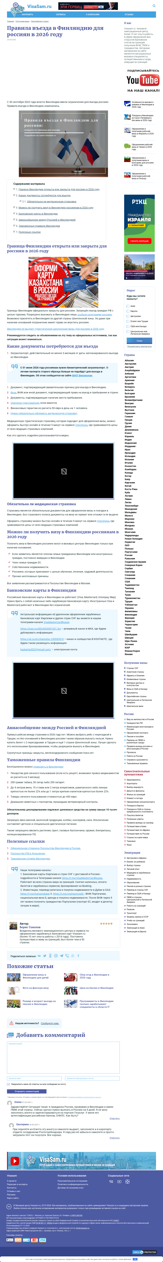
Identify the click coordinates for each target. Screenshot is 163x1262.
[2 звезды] (104, 923)
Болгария (130, 393)
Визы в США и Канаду (137, 689)
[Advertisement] (63, 72)
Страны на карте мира (137, 837)
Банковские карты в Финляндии (38, 213)
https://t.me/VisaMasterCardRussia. (82, 878)
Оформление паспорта (137, 733)
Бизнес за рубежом (136, 862)
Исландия (130, 456)
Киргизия (130, 482)
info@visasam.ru (82, 1228)
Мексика (129, 522)
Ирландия (130, 453)
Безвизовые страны (136, 679)
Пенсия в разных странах (139, 886)
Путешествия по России (138, 834)
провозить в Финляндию (48, 766)
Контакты (11, 1188)
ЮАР (127, 647)
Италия (129, 462)
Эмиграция (132, 852)
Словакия (130, 575)
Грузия (128, 423)
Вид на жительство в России (140, 719)
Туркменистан (132, 598)
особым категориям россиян (94, 314)
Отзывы (129, 14)
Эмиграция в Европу (136, 931)
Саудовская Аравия (135, 561)
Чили (127, 631)
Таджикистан (132, 585)
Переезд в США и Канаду (138, 893)
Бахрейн (129, 383)
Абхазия (129, 360)
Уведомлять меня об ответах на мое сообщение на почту (38, 1084)
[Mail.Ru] (55, 955)
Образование (133, 882)
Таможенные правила (137, 763)
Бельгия (129, 390)
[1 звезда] (101, 923)
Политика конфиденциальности (73, 1184)
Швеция (129, 637)
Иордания (130, 446)
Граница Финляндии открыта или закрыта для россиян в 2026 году (59, 189)
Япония (129, 654)
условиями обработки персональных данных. (84, 1097)
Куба (127, 492)
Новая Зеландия (133, 538)
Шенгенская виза (135, 706)
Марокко (129, 519)
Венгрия (129, 403)
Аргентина (130, 377)
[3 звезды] (106, 923)
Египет (128, 433)
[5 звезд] (111, 923)
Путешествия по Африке (138, 830)
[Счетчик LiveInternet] (8, 1252)
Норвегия (130, 542)
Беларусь (130, 386)
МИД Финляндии (82, 375)
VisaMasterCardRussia (56, 622)
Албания (129, 373)
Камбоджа (130, 469)
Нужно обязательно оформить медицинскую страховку (44, 413)
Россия (128, 555)
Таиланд (129, 588)
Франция (129, 618)
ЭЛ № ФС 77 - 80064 (44, 1223)
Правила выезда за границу (140, 823)
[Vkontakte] (39, 955)
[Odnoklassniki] (50, 955)
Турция (128, 601)
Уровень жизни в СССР (137, 917)
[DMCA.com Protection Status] (144, 1252)
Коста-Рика (131, 489)
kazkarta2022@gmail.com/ (35, 649)
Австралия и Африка (136, 858)
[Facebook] (78, 955)
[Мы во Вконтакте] (111, 1182)
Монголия (130, 532)
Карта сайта (13, 1198)
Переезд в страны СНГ (137, 890)
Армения (129, 380)
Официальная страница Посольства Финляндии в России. (46, 848)
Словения (130, 578)
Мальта (129, 515)
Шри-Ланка (131, 641)
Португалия (131, 552)
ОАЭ (127, 545)
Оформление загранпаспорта (141, 802)
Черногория (131, 624)
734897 (116, 1220)
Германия (130, 413)
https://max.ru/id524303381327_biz (40, 628)
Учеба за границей (135, 920)
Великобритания (133, 400)
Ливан (128, 499)
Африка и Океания (135, 675)
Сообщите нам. (50, 1023)
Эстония (129, 644)
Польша (129, 548)
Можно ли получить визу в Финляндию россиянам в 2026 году (56, 207)
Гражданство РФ (135, 723)
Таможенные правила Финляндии (39, 225)
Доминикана (131, 429)
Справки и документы (137, 760)
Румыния (130, 558)
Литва (128, 502)
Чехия (128, 627)
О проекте (11, 1181)
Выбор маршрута (135, 787)
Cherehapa (103, 521)
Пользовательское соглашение (72, 1181)
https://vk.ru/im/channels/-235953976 (42, 639)
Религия (130, 909)
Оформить (27, 14)
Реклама (11, 1194)
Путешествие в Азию (136, 826)
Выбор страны (133, 865)
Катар (128, 476)
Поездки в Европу (135, 805)
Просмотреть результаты (139, 346)
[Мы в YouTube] (119, 1182)
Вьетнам (129, 410)
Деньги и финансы (135, 791)
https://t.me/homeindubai (35, 893)
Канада (129, 472)
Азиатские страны (135, 672)
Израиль (129, 436)
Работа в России (134, 756)
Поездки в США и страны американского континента (140, 810)
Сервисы (60, 14)
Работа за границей (136, 906)
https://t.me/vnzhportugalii (68, 893)
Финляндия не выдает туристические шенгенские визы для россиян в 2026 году (55, 328)
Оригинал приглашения (25, 402)
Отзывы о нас (13, 1191)
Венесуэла (130, 406)
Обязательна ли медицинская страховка (51, 201)
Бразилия (130, 396)
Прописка (131, 752)
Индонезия (131, 443)
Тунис (128, 594)
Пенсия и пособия (135, 736)
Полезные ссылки (30, 232)
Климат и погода (135, 798)
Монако (129, 528)
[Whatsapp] (72, 955)
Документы (132, 693)
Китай (128, 486)
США (127, 581)
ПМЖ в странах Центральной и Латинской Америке (139, 899)
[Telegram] (61, 955)
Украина (129, 608)
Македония (131, 509)
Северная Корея (133, 565)
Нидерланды (132, 535)
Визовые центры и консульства (135, 684)
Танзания (130, 591)
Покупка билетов (135, 815)
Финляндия (131, 614)
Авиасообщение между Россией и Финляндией (47, 219)
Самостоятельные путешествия (137, 773)
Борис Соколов (30, 927)
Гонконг (129, 416)
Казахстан (130, 466)
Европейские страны (136, 696)
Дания (128, 426)
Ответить (115, 1118)
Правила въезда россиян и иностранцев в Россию (139, 747)
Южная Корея (132, 651)
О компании (92, 14)
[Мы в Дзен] (127, 1182)
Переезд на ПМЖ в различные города (136, 741)
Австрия (129, 367)
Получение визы (135, 662)
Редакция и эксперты (17, 1184)
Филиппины (131, 611)
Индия (128, 439)
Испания (129, 459)
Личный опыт (133, 869)
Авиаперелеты (133, 780)
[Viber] (67, 955)
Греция (128, 420)
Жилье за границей (136, 794)
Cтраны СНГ (132, 668)
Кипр (127, 479)
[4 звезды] (109, 923)
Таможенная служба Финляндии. (30, 858)
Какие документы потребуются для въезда (45, 195)
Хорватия (130, 621)
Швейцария (131, 634)
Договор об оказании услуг (71, 1188)
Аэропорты (132, 783)
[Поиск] (154, 6)
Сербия (129, 568)
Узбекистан (131, 604)
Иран (127, 449)
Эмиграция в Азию (136, 928)
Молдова (130, 525)
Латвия (129, 495)
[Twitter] (44, 955)
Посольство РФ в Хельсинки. (28, 853)
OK (135, 1259)
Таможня (131, 841)
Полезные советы (135, 819)
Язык (129, 845)
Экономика (132, 924)
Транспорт (132, 913)
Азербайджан (132, 370)
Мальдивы (131, 512)
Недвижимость (134, 879)
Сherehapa (81, 425)
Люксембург (132, 505)
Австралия (130, 363)
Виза (13, 392)
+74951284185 (76, 1215)
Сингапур (130, 571)
